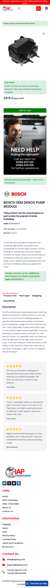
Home (5, 23)
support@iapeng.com (17, 565)
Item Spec (24, 295)
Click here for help (38, 583)
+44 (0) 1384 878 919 (16, 573)
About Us (6, 507)
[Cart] (38, 8)
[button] (46, 8)
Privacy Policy (8, 535)
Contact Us (7, 511)
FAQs (4, 531)
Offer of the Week (10, 504)
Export (5, 528)
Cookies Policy (9, 539)
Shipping (37, 295)
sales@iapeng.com (16, 559)
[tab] (10, 295)
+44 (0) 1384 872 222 (17, 570)
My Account (7, 546)
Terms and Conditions (12, 543)
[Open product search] (19, 8)
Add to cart (25, 110)
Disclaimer (9, 300)
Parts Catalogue (10, 500)
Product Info (10, 295)
